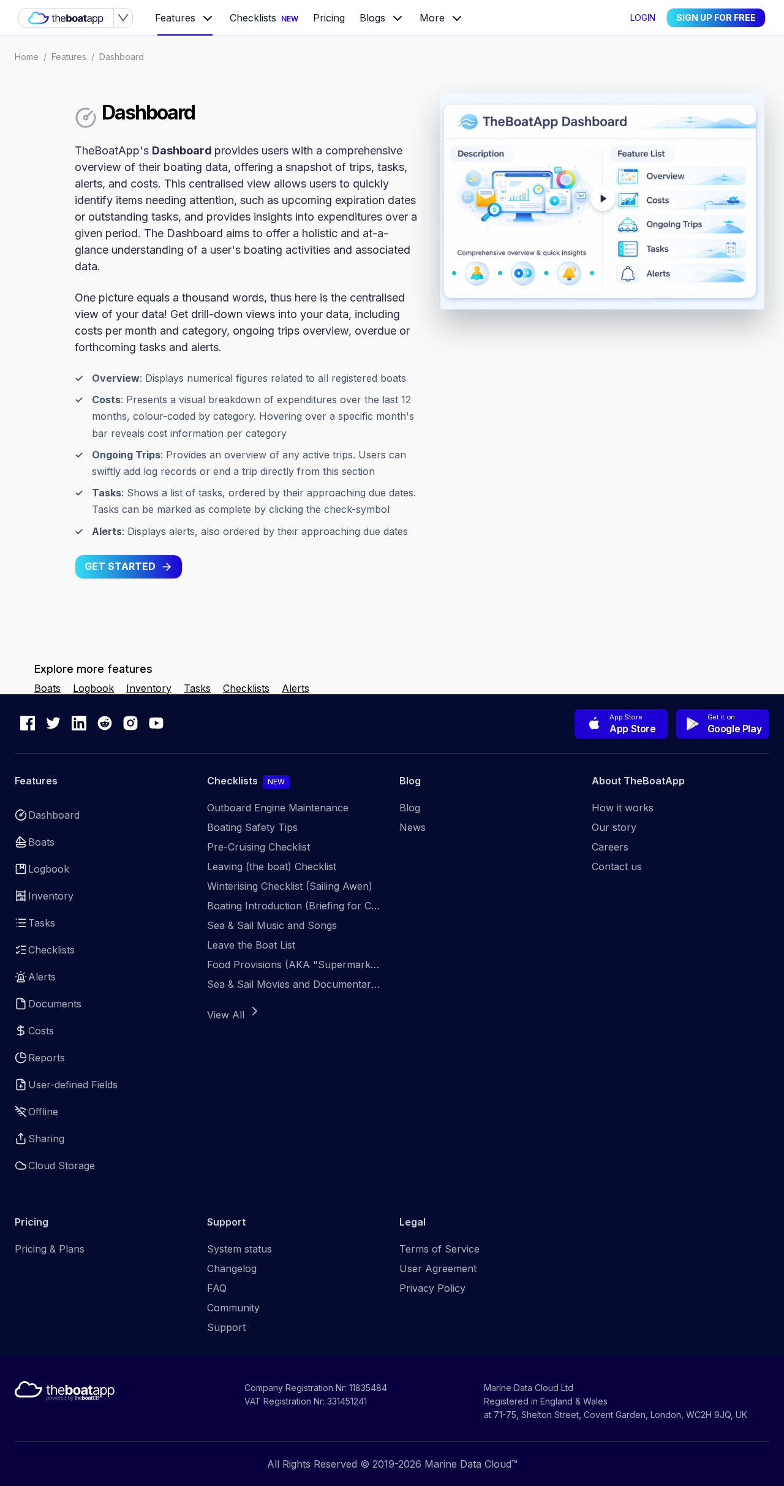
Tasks (197, 688)
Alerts (295, 688)
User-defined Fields (73, 1084)
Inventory (149, 688)
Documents (54, 1004)
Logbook (93, 688)
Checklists (264, 18)
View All (225, 1015)
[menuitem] (185, 18)
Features (68, 56)
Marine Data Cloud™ (471, 1464)
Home (27, 56)
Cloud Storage (61, 1165)
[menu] (384, 18)
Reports (46, 1058)
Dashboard (121, 56)
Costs (41, 1031)
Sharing (46, 1138)
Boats (47, 688)
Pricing (329, 18)
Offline (43, 1111)
